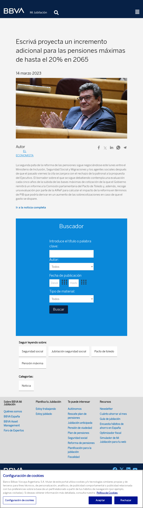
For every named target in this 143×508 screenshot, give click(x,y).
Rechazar (125, 500)
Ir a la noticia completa (31, 207)
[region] (71, 489)
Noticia (26, 385)
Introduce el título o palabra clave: (70, 243)
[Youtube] (135, 469)
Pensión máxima (32, 363)
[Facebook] (115, 469)
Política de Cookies (107, 492)
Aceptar (100, 500)
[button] (137, 12)
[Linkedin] (128, 469)
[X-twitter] (121, 469)
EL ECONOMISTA (25, 153)
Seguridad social (32, 351)
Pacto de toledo (104, 351)
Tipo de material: (62, 291)
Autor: (54, 260)
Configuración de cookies (19, 500)
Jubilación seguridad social (68, 351)
